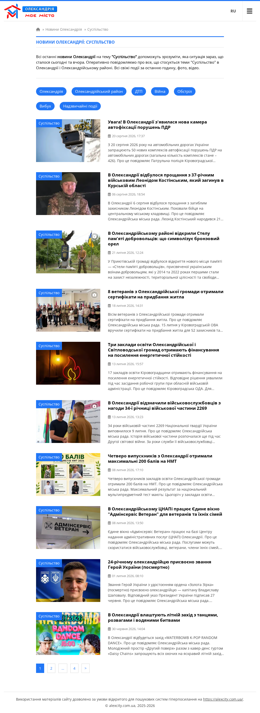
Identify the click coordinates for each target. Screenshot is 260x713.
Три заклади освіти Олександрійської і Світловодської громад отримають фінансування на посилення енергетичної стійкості (163, 350)
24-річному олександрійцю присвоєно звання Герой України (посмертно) (159, 564)
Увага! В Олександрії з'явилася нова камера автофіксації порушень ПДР (157, 124)
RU (233, 10)
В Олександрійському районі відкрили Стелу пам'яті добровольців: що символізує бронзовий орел (163, 238)
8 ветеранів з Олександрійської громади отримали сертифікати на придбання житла (165, 294)
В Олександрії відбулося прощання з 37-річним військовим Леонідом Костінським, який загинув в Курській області (166, 180)
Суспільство (49, 123)
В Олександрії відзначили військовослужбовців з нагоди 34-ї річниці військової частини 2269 (164, 405)
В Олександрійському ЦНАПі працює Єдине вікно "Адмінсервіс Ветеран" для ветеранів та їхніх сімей (165, 511)
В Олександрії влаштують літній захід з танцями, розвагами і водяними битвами (163, 617)
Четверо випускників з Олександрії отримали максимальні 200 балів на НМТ (160, 458)
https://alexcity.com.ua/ (223, 699)
